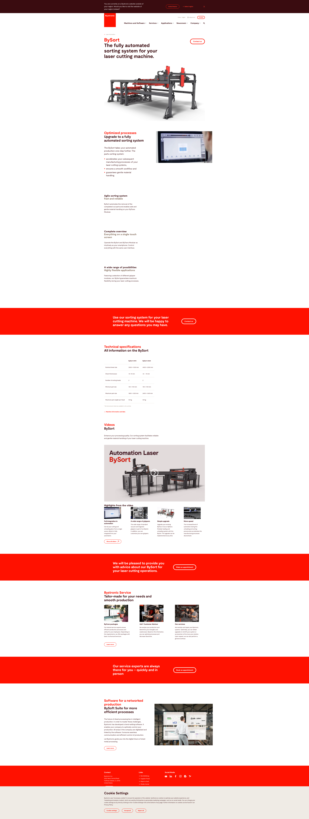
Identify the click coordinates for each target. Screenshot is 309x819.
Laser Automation (110, 34)
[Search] (204, 23)
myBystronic (192, 17)
